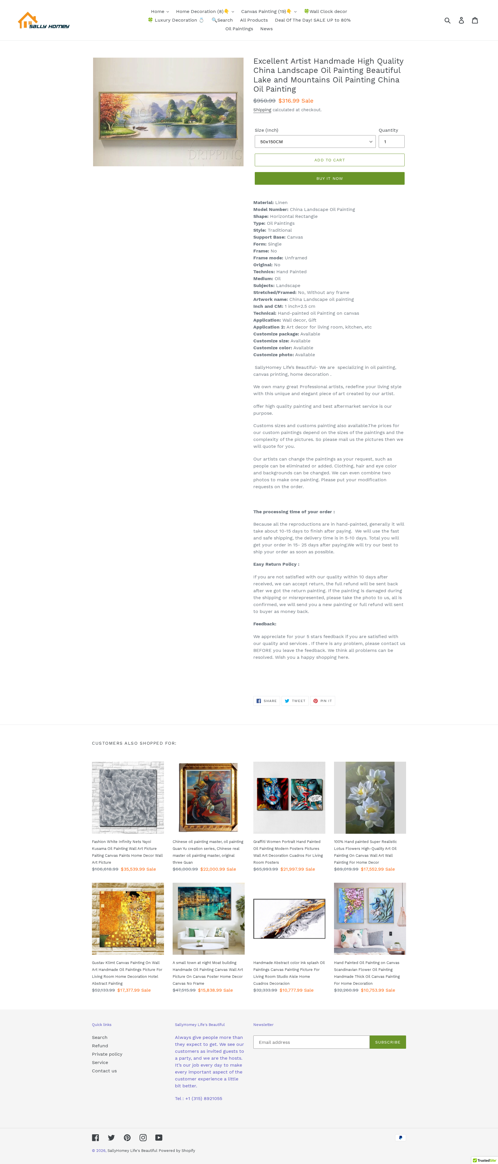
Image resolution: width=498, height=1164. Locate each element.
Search (99, 1037)
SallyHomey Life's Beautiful (132, 1150)
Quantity (388, 130)
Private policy (107, 1054)
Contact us (104, 1071)
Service (100, 1062)
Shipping (262, 109)
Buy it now (329, 178)
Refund (100, 1045)
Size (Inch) (266, 130)
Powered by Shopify (177, 1150)
